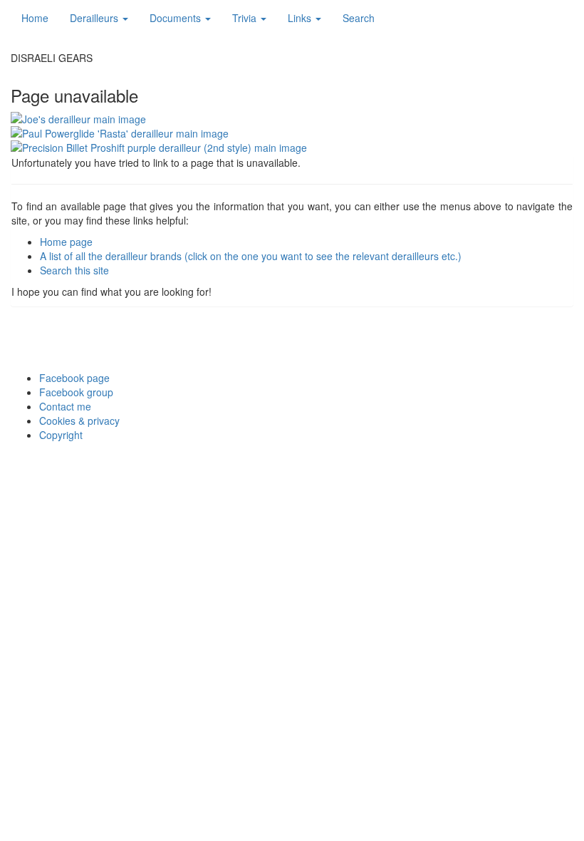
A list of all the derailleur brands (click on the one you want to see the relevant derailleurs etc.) (251, 256)
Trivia (245, 18)
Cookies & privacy (79, 420)
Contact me (65, 406)
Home (34, 18)
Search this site (74, 270)
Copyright (61, 435)
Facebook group (76, 392)
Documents (177, 18)
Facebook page (74, 378)
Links (301, 18)
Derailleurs (95, 18)
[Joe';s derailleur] (292, 119)
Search (359, 18)
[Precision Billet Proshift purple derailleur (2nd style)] (292, 147)
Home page (66, 241)
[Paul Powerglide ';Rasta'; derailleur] (292, 133)
